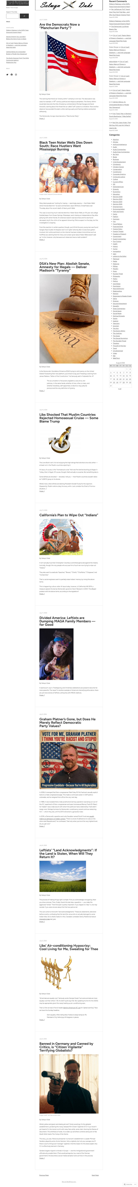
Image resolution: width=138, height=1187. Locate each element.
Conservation (117, 169)
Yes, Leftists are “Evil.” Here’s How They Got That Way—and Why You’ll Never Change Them (119, 12)
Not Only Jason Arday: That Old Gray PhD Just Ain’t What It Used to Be (120, 125)
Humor (115, 249)
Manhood (116, 259)
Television (116, 323)
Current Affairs (118, 182)
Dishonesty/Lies (118, 187)
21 (123, 379)
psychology (116, 284)
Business (116, 159)
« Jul (119, 389)
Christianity (117, 164)
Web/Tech (116, 358)
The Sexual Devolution (120, 338)
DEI (114, 184)
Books (115, 157)
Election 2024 (117, 199)
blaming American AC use (71, 1008)
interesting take (44, 919)
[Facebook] (12, 74)
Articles (115, 142)
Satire (115, 299)
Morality (115, 269)
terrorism (116, 326)
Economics (116, 192)
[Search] (24, 16)
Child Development (119, 162)
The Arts (116, 328)
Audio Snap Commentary (121, 152)
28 (124, 382)
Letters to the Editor (119, 256)
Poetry (115, 279)
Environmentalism (119, 209)
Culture (115, 179)
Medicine (116, 264)
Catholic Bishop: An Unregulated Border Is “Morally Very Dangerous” (119, 104)
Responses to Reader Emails (122, 296)
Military (115, 266)
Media (115, 261)
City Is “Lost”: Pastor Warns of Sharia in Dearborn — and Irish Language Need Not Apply (17, 45)
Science (115, 301)
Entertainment (118, 207)
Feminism (116, 219)
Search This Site (11, 12)
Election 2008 (117, 197)
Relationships (117, 291)
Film (114, 221)
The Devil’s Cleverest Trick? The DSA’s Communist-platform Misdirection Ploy (17, 60)
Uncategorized (118, 351)
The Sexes (116, 336)
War (114, 356)
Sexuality (116, 306)
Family (115, 214)
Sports (115, 318)
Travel (115, 348)
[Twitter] (7, 74)
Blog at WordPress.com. (69, 1182)
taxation (115, 321)
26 (117, 382)
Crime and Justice (119, 177)
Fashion (115, 216)
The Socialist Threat (119, 341)
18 (114, 379)
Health (115, 244)
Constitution (117, 172)
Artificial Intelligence (120, 144)
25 (114, 382)
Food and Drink (118, 226)
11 (114, 376)
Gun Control (117, 241)
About (8, 21)
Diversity (116, 189)
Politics (115, 281)
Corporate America (119, 174)
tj (109, 102)
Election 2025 (117, 202)
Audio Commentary (119, 149)
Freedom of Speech (119, 234)
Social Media (117, 313)
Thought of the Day (119, 346)
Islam (114, 254)
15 (127, 376)
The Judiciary (117, 333)
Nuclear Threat (118, 274)
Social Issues (117, 311)
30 (130, 382)
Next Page (95, 1175)
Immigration (117, 251)
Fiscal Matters (117, 224)
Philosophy (116, 276)
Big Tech (116, 154)
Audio (115, 147)
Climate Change (118, 167)
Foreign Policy (117, 229)
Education (116, 194)
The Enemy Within (119, 331)
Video (115, 353)
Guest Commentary (119, 239)
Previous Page (44, 1175)
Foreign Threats (118, 231)
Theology (116, 343)
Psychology (116, 286)
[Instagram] (16, 74)
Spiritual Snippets (119, 316)
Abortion (116, 139)
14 (123, 376)
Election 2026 (117, 204)
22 (127, 379)
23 (130, 379)
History (115, 246)
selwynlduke (113, 61)
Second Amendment (120, 303)
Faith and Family (118, 211)
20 (120, 379)
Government (117, 236)
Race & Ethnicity (118, 289)
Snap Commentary (119, 308)
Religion (115, 294)
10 (111, 376)
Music (115, 271)
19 (117, 379)
